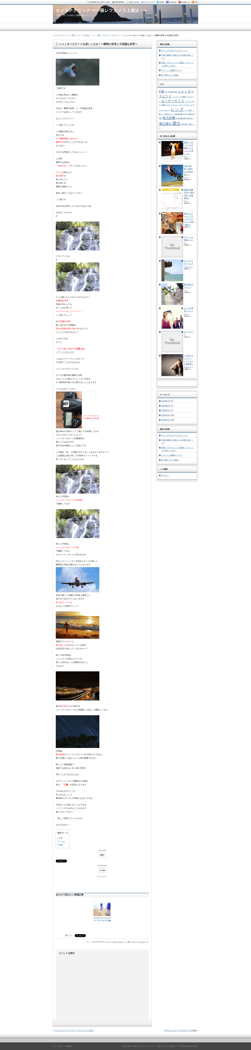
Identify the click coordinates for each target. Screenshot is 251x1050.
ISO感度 (171, 92)
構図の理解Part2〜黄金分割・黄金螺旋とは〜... (189, 195)
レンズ (177, 109)
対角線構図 (178, 114)
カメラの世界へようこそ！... (188, 311)
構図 (160, 118)
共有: (60, 838)
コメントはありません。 (115, 942)
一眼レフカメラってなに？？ (137, 942)
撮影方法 (191, 114)
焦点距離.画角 (181, 118)
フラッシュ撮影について (171, 70)
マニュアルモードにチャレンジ (174, 50)
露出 (176, 123)
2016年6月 (165, 406)
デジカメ (188, 101)
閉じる (64, 833)
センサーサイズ (172, 101)
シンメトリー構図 (179, 97)
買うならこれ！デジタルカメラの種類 (180, 1030)
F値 (161, 91)
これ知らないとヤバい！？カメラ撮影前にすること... (188, 361)
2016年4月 (165, 415)
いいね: (61, 841)
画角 (188, 118)
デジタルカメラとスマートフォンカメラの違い (74, 1030)
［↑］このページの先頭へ (63, 1046)
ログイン (165, 475)
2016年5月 (165, 410)
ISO (166, 92)
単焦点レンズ (169, 114)
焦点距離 (169, 118)
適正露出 (165, 124)
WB (175, 92)
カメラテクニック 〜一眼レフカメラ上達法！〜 (73, 35)
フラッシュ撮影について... (188, 240)
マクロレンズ (188, 105)
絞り (192, 118)
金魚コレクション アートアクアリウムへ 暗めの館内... (189, 219)
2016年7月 (165, 401)
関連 (60, 845)
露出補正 (184, 124)
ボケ (180, 105)
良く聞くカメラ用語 (169, 75)
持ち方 (185, 114)
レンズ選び (188, 110)
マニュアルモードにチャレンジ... (188, 264)
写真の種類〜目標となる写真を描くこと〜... (188, 171)
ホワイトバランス (172, 105)
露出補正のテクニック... (188, 287)
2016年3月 (165, 420)
